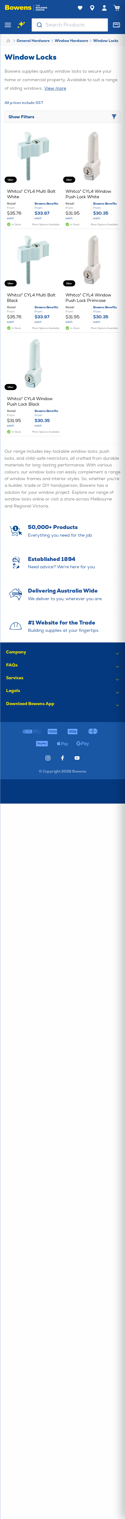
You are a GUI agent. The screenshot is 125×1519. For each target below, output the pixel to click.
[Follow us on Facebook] (62, 758)
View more (55, 88)
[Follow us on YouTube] (77, 758)
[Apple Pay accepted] (62, 743)
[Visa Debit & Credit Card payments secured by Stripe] (72, 731)
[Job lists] (80, 8)
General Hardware (33, 40)
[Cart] (116, 8)
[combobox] (70, 25)
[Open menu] (8, 25)
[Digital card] (116, 25)
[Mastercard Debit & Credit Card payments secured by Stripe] (93, 731)
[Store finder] (92, 8)
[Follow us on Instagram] (48, 758)
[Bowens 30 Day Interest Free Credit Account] (32, 731)
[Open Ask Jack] (21, 24)
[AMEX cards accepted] (52, 731)
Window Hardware (71, 40)
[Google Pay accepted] (83, 743)
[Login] (104, 8)
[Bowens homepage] (26, 8)
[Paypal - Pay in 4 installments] (42, 743)
